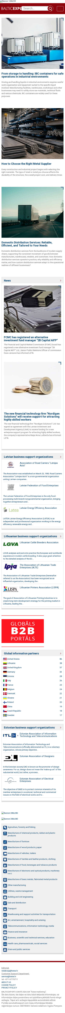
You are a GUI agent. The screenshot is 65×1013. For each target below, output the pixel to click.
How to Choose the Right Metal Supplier (26, 163)
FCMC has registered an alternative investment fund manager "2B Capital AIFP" (31, 339)
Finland (10, 702)
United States (13, 659)
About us (6, 982)
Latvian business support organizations (28, 456)
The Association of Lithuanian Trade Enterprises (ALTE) (38, 566)
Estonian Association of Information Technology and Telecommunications (38, 735)
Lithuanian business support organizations (30, 536)
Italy (9, 680)
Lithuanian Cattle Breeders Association (39, 542)
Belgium (10, 689)
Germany (11, 672)
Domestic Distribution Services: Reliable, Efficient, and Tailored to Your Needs (27, 244)
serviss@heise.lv (9, 976)
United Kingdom (14, 667)
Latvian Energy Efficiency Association (38, 508)
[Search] (50, 8)
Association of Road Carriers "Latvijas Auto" (39, 464)
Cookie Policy (9, 985)
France (10, 685)
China (9, 706)
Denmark (11, 693)
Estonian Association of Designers (37, 756)
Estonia (10, 676)
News (7, 280)
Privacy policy (9, 988)
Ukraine (10, 698)
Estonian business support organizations (29, 727)
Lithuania (11, 663)
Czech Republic (14, 711)
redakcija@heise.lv (10, 971)
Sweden (10, 715)
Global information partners (21, 653)
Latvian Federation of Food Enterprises (39, 485)
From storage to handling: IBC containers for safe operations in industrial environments (32, 75)
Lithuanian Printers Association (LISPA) (39, 587)
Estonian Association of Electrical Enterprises (36, 780)
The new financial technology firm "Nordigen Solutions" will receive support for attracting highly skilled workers (32, 416)
